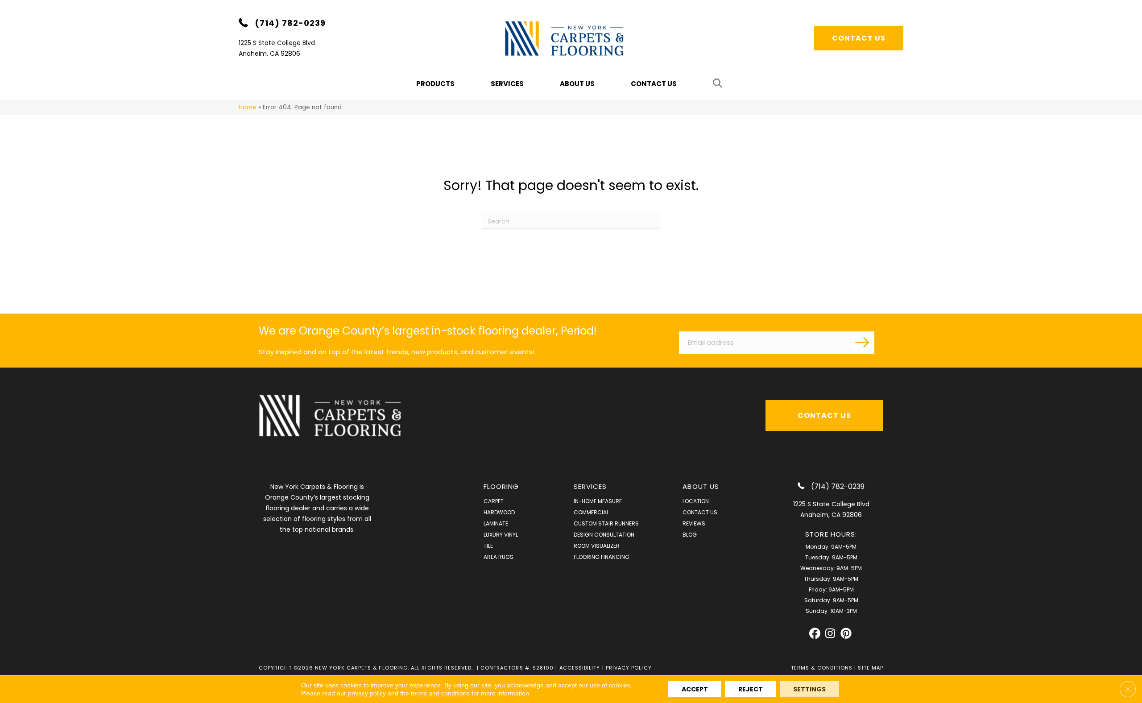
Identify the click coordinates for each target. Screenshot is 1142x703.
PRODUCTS (435, 83)
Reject (750, 689)
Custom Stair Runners (606, 523)
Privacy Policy (629, 667)
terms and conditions (440, 693)
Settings (809, 689)
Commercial (591, 512)
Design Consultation (604, 534)
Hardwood (499, 512)
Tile (488, 546)
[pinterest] (846, 633)
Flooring (501, 486)
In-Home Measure (598, 501)
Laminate (496, 523)
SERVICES (590, 486)
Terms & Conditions (821, 667)
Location (696, 501)
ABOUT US (701, 486)
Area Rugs (498, 557)
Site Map (870, 667)
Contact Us (654, 83)
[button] (719, 84)
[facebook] (815, 633)
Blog (690, 534)
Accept (695, 689)
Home (248, 107)
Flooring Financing (601, 557)
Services (507, 83)
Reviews (694, 523)
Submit (863, 341)
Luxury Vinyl (501, 534)
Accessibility (579, 667)
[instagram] (830, 633)
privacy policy (367, 693)
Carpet (494, 501)
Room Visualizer (597, 546)
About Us (577, 83)
